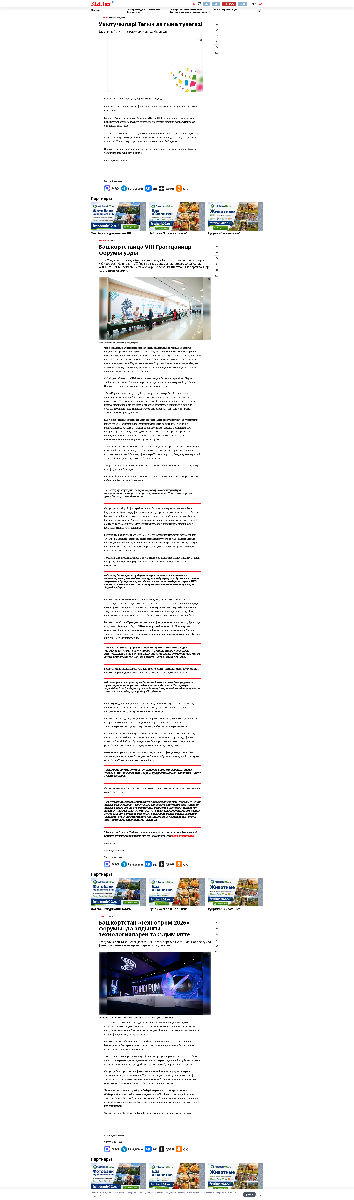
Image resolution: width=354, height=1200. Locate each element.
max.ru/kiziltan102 (182, 835)
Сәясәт (102, 916)
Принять (249, 1194)
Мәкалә (95, 10)
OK (216, 3)
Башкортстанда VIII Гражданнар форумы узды (143, 11)
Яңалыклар (104, 240)
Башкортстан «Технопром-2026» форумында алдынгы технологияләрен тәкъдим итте (189, 11)
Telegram (229, 3)
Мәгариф (103, 18)
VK (206, 3)
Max (243, 3)
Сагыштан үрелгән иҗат (224, 10)
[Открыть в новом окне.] (111, 188)
